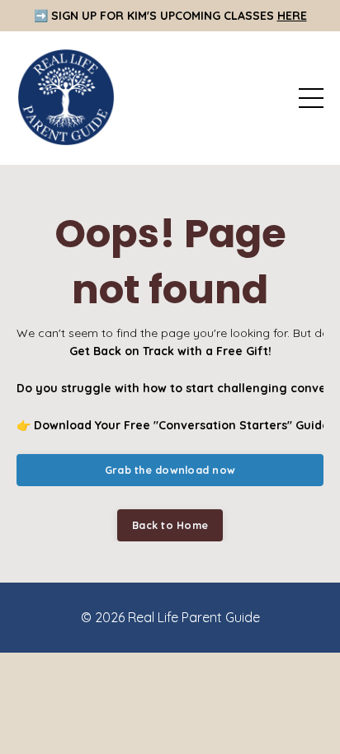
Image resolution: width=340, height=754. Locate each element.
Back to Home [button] (170, 525)
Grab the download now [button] (170, 469)
